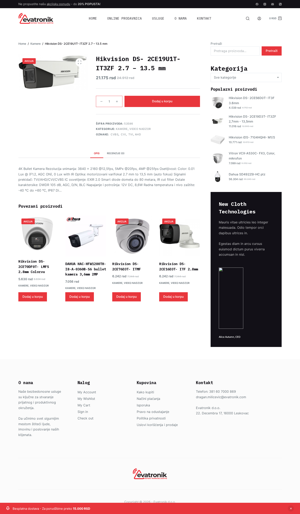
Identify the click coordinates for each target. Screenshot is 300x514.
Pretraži (216, 44)
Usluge (158, 18)
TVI (130, 134)
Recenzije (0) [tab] (115, 153)
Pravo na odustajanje (153, 412)
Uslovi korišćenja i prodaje (157, 425)
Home (93, 18)
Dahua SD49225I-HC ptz (247, 174)
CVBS (114, 134)
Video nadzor (140, 128)
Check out (85, 418)
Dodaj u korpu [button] (32, 297)
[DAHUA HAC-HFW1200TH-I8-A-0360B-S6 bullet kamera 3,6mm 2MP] (85, 235)
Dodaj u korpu (162, 101)
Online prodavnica (124, 18)
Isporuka (143, 405)
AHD (138, 134)
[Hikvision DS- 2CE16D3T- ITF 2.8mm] (179, 235)
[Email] (272, 4)
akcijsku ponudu (58, 4)
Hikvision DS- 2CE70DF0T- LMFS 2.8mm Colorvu (33, 266)
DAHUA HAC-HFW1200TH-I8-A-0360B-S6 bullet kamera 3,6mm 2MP (85, 269)
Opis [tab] (97, 153)
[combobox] (246, 77)
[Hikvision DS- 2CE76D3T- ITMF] (132, 235)
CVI (123, 134)
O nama (180, 18)
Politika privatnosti (151, 418)
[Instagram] (264, 4)
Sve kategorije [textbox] (225, 77)
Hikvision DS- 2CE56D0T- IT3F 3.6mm (251, 100)
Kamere (122, 128)
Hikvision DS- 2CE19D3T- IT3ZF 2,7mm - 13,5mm (252, 119)
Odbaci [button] (291, 508)
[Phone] (280, 4)
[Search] (247, 18)
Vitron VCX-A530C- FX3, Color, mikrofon (252, 155)
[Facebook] (257, 4)
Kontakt (204, 18)
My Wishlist (86, 399)
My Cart (84, 405)
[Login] (259, 18)
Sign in (83, 412)
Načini (142, 399)
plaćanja (153, 399)
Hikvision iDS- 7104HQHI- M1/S (252, 137)
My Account (87, 392)
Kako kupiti (145, 392)
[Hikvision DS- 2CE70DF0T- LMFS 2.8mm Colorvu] (38, 234)
